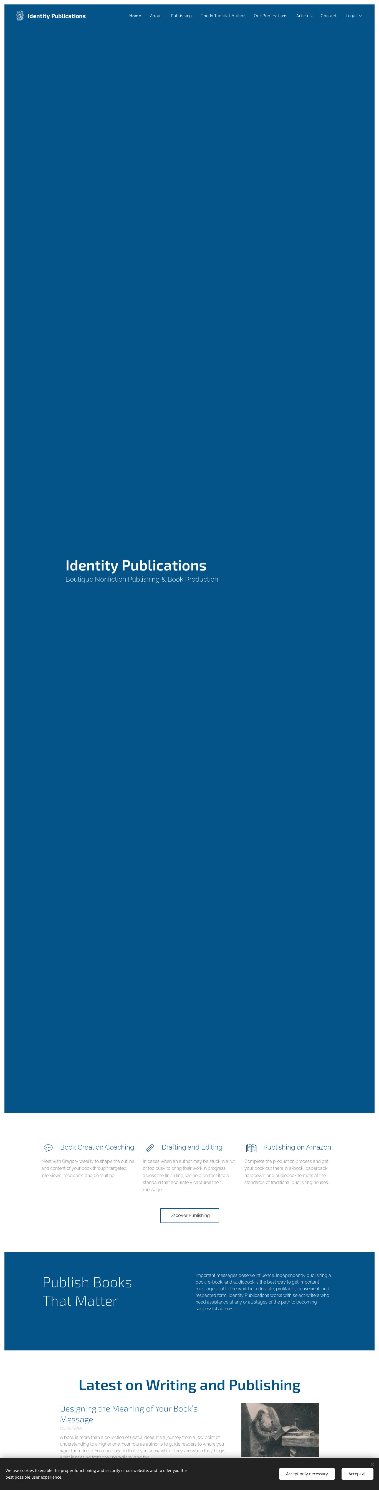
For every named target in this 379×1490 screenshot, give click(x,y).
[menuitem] (136, 16)
